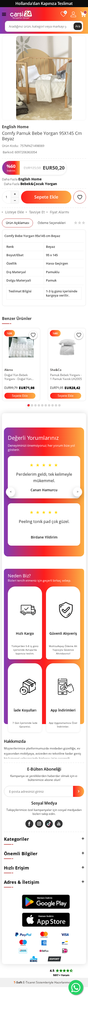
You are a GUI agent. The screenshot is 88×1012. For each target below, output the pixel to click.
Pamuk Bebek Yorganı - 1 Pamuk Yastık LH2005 (66, 377)
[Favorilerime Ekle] (33, 335)
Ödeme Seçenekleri (52, 223)
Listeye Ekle (14, 212)
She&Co (55, 370)
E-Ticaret (29, 982)
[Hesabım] (73, 14)
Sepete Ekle (46, 197)
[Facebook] (29, 824)
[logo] (21, 14)
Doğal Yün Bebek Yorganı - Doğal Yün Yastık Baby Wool (17, 377)
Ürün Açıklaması (17, 223)
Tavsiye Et (37, 212)
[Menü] (4, 14)
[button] (28, 405)
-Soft (18, 982)
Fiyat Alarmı (59, 212)
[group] (44, 78)
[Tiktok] (49, 824)
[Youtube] (59, 824)
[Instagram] (39, 824)
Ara (77, 26)
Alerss (8, 370)
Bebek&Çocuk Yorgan (38, 183)
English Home (15, 126)
